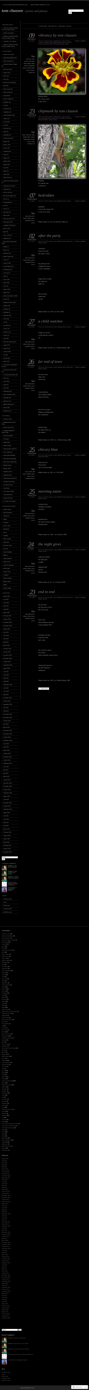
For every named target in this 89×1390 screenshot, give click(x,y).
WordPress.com (7, 912)
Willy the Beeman (7, 404)
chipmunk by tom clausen (58, 111)
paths (4, 282)
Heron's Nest (6, 192)
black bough (6, 568)
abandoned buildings (8, 57)
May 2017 (6, 770)
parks (4, 279)
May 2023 (6, 678)
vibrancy (32, 70)
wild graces (6, 401)
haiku (51, 42)
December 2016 (7, 783)
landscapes (6, 222)
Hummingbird (6, 202)
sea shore (6, 325)
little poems (32, 216)
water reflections (7, 394)
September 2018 (7, 740)
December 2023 (7, 655)
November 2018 (7, 734)
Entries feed (6, 905)
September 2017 (7, 763)
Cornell (5, 121)
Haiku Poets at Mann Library (10, 181)
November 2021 (7, 697)
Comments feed (7, 908)
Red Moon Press (7, 471)
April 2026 (6, 609)
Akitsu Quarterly (7, 61)
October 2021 (7, 701)
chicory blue (48, 449)
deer (4, 125)
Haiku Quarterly (7, 558)
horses (5, 199)
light (4, 231)
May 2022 (6, 694)
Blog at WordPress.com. (28, 1387)
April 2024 (6, 642)
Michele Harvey (7, 465)
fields (4, 141)
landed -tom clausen (8, 33)
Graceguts (6, 439)
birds (4, 85)
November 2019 (7, 717)
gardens (46, 42)
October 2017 (7, 760)
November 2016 (7, 786)
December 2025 (7, 622)
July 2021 (5, 707)
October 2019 (7, 720)
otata (4, 276)
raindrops (5, 309)
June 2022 (6, 691)
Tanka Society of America (10, 478)
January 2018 (7, 753)
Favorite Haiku (7, 138)
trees (55, 120)
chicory (27, 471)
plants (40, 44)
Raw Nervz (6, 542)
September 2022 (7, 684)
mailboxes (6, 238)
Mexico (5, 250)
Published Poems (59, 44)
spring (67, 44)
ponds (5, 299)
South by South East (8, 341)
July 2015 (5, 815)
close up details (65, 41)
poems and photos (48, 44)
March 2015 (6, 829)
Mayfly (5, 246)
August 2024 (6, 629)
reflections (6, 315)
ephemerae (6, 516)
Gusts (5, 167)
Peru (4, 286)
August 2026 (6, 596)
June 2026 (6, 602)
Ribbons (5, 555)
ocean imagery (7, 266)
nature (65, 42)
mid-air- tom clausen (12, 866)
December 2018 (7, 730)
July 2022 (5, 688)
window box (32, 72)
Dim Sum (5, 128)
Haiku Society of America (9, 448)
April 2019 (6, 724)
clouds (5, 118)
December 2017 (7, 757)
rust (4, 322)
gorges (5, 164)
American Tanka (7, 419)
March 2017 (6, 776)
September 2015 (7, 809)
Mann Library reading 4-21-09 (40, 4)
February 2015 (7, 832)
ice (4, 205)
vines (4, 388)
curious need (27, 61)
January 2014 (7, 848)
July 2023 (5, 671)
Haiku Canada (7, 445)
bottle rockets (7, 92)
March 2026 (6, 612)
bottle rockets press (8, 427)
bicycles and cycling (8, 82)
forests (5, 148)
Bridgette (10, 865)
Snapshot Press (7, 475)
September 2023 (7, 665)
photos (69, 42)
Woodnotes (6, 411)
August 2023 (6, 668)
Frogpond (5, 151)
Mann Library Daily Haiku (10, 241)
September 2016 (7, 793)
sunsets (5, 358)
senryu (69, 201)
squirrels (5, 348)
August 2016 (6, 796)
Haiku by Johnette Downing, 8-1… (13, 884)
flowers (40, 42)
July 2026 (5, 599)
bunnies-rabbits (7, 98)
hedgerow (6, 189)
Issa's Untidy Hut (7, 452)
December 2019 (7, 714)
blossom (28, 59)
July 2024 (5, 632)
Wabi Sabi (6, 391)
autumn (5, 72)
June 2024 (6, 635)
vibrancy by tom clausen (57, 35)
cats (4, 105)
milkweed (5, 253)
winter (5, 407)
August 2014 (6, 838)
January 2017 (7, 779)
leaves (5, 228)
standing (29, 143)
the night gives (49, 544)
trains (4, 378)
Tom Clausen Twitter (8, 491)
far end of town (50, 361)
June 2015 (6, 819)
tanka (4, 361)
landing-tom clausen (11, 889)
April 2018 (6, 747)
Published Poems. (30, 388)
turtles (5, 384)
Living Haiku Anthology (9, 455)
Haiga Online (6, 442)
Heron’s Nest (6, 525)
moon (4, 259)
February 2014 (7, 845)
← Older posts (44, 688)
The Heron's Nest (8, 484)
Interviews (6, 212)
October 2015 (7, 806)
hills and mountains (8, 195)
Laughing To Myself (8, 225)
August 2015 (6, 812)
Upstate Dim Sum (8, 498)
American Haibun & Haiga (10, 64)
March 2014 (6, 842)
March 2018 (6, 750)
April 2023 (6, 681)
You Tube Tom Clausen (9, 501)
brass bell (5, 95)
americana (57, 41)
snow (4, 338)
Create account (7, 899)
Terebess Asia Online (9, 481)
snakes (5, 335)
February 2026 (7, 615)
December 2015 (7, 802)
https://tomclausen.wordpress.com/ (15, 4)
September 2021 (7, 704)
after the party (49, 235)
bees (4, 79)
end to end (46, 591)
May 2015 (6, 822)
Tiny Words (6, 488)
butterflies (5, 102)
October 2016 (7, 789)
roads (4, 318)
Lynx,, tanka (6, 235)
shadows (5, 332)
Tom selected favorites (9, 374)
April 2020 (6, 711)
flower (33, 61)
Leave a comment (81, 41)
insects (5, 208)
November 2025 (7, 625)
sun (4, 354)
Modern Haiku (57, 42)
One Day (5, 273)
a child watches (50, 321)
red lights (5, 535)
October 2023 (7, 661)
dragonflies (6, 135)
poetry (29, 141)
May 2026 (6, 606)
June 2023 (6, 674)
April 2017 (6, 773)
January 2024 (7, 652)
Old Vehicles (6, 269)
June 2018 (6, 743)
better (23, 134)
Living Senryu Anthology (9, 458)
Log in (5, 902)
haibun (5, 171)
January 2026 (7, 619)
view (33, 143)
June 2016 (6, 799)
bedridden (46, 195)
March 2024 (6, 645)
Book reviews (7, 89)
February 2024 (7, 648)
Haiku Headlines (7, 552)
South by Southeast (8, 565)
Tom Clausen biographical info (9, 1123)
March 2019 (6, 727)
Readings (5, 312)
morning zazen (49, 491)
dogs (4, 131)
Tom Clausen (48, 41)
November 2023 (7, 658)
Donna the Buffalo (8, 435)
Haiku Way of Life (8, 186)
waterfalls (5, 397)
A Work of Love (7, 54)
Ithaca (5, 215)
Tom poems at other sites (10, 369)
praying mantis (31, 68)
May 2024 (6, 638)
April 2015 (6, 825)
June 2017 (6, 766)
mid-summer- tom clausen (12, 872)
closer (33, 59)
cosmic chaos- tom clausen (13, 877)
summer (5, 351)
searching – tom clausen (9, 41)
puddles (5, 305)
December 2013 (7, 852)
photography (31, 65)
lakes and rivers (7, 218)
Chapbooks (6, 112)
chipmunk (28, 134)
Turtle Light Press (8, 494)
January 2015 (7, 835)
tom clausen (12, 10)
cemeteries (6, 108)
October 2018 (7, 737)
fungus (5, 158)
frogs (4, 154)
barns (4, 76)
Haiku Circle (6, 177)
